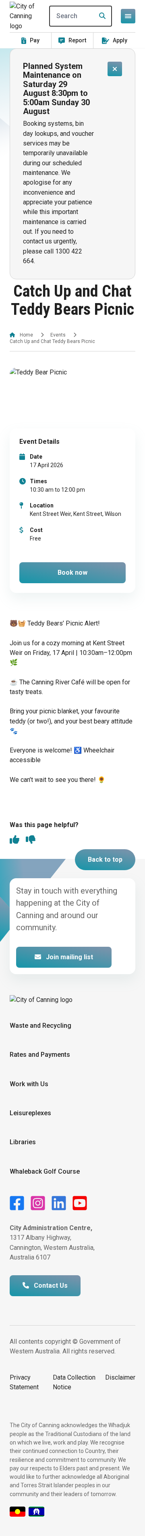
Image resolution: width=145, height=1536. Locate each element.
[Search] (100, 16)
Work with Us (29, 1084)
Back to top (105, 859)
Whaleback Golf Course (45, 1171)
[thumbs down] (30, 840)
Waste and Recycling (40, 1025)
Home (26, 335)
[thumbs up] (14, 840)
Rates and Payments (40, 1054)
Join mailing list (68, 957)
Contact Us (50, 1285)
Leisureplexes (30, 1113)
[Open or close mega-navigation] (128, 16)
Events (58, 335)
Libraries (23, 1142)
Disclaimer (120, 1377)
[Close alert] (115, 69)
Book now (72, 572)
